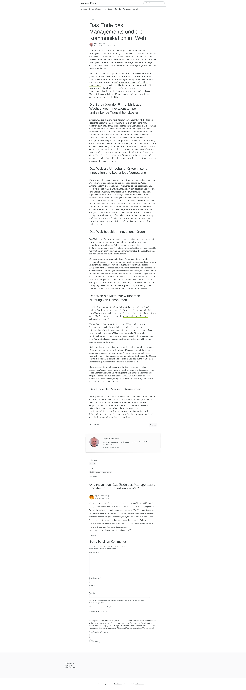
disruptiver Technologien (101, 140)
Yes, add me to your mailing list (101, 607)
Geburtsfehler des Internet (135, 316)
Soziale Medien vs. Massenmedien (100, 472)
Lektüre (110, 9)
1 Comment (95, 424)
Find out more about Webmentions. (139, 628)
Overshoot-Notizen (95, 9)
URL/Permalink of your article (99, 632)
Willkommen (69, 663)
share (154, 425)
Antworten (93, 535)
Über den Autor (70, 667)
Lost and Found (88, 3)
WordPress (118, 684)
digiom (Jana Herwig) (102, 496)
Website (92, 593)
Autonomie (139, 684)
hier (112, 444)
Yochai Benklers (103, 143)
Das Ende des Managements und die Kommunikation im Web (117, 31)
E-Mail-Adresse (95, 578)
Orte (104, 9)
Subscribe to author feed (112, 447)
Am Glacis (83, 9)
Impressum (69, 665)
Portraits (118, 9)
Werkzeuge (127, 9)
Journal (135, 9)
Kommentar (94, 553)
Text (93, 20)
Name (92, 585)
